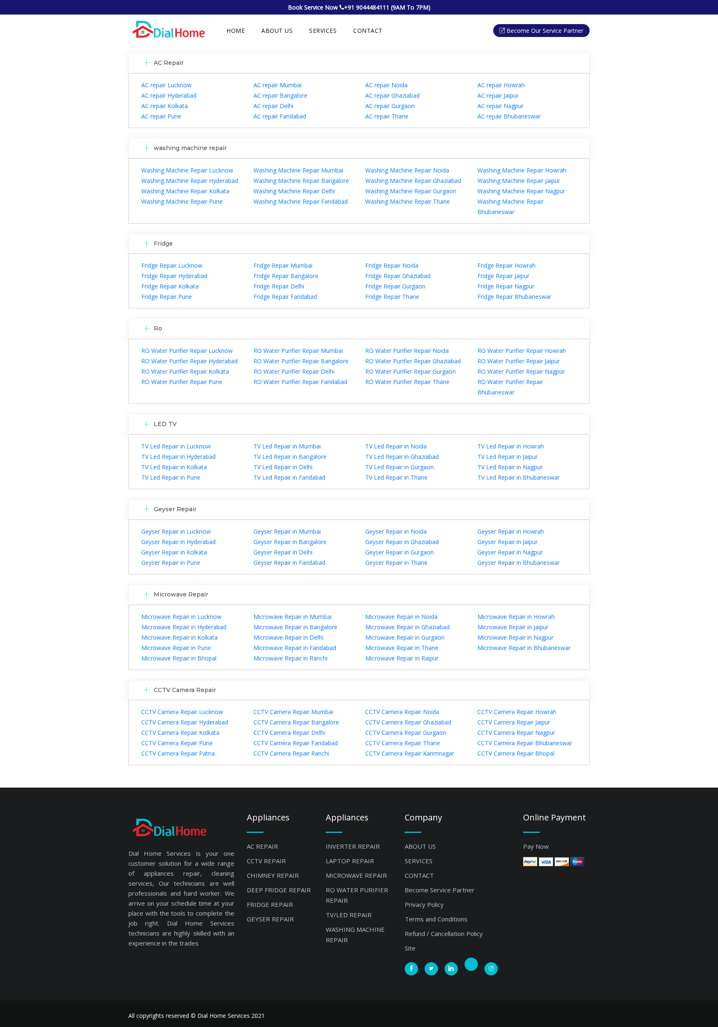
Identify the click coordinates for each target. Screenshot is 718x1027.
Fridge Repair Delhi (278, 286)
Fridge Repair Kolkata (170, 286)
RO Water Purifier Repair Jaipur (518, 361)
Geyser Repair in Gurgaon (399, 552)
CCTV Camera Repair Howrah (516, 712)
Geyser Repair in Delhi (282, 552)
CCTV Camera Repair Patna (178, 753)
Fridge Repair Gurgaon (395, 286)
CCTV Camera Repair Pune (177, 743)
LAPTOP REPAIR (350, 861)
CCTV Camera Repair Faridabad (295, 743)
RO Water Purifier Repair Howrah (521, 351)
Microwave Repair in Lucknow (181, 617)
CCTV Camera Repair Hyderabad (184, 722)
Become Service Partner (440, 890)
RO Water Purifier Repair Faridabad (300, 382)
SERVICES (323, 30)
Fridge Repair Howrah (506, 265)
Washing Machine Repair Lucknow (187, 170)
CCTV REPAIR (266, 861)
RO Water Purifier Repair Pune (181, 382)
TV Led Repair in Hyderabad (178, 457)
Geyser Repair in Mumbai (287, 531)
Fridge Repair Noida (391, 265)
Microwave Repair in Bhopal (178, 658)
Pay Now (536, 846)
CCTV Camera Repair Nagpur (516, 732)
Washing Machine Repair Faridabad (300, 201)
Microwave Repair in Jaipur (512, 627)
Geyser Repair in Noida (396, 531)
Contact (368, 30)
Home (235, 30)
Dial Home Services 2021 (231, 1016)
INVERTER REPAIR (353, 846)
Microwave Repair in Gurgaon (405, 637)
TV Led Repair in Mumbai (287, 446)
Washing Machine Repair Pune (182, 201)
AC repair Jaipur (498, 95)
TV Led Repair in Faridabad (289, 477)
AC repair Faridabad (279, 116)
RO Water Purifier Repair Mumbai (298, 351)
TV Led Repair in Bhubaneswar (518, 477)
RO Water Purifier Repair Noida (407, 351)
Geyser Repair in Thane (396, 562)
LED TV (165, 424)
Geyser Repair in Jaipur (507, 542)
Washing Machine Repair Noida (407, 170)
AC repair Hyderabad (169, 95)
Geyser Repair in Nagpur (510, 552)
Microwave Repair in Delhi (288, 637)
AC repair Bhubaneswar (509, 116)
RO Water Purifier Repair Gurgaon (410, 371)
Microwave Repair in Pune (176, 648)
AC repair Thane (386, 116)
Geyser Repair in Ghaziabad (402, 542)
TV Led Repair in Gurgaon (399, 467)
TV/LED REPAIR (348, 915)
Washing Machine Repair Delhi (294, 191)
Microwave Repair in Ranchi (290, 658)
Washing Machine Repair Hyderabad (189, 181)
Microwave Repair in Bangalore (295, 627)
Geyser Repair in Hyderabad (178, 542)
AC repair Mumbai (277, 85)
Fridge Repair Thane (392, 296)
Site (410, 948)
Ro (158, 328)
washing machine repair (190, 148)
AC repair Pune (161, 116)
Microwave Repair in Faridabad (294, 648)
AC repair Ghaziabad (392, 95)
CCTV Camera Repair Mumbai (293, 712)
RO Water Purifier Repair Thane (407, 382)
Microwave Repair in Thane (401, 648)
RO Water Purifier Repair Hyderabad (189, 361)
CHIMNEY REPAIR (273, 875)
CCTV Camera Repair (185, 690)
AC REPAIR (262, 846)
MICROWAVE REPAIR (356, 875)
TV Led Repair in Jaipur (507, 457)
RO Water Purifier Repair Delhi (293, 371)
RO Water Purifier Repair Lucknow (187, 351)
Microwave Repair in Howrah (516, 617)
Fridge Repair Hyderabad (174, 276)
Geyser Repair (175, 509)
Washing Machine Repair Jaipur (518, 181)
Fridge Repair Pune (166, 296)
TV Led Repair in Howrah (510, 446)
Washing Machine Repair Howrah (521, 170)
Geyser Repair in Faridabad (289, 562)
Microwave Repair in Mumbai (292, 617)
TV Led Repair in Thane (396, 477)
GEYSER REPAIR (270, 919)
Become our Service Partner (545, 30)
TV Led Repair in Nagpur (510, 467)
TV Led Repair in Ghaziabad (402, 457)
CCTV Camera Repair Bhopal (515, 753)
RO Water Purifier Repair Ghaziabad (413, 361)
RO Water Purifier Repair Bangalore (301, 361)
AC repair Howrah (501, 85)
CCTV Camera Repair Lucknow (182, 712)
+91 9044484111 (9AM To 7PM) (387, 7)
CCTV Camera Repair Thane (402, 743)
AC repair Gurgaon (390, 106)
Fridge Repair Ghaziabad (397, 276)
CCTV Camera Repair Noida (402, 712)
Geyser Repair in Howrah (510, 531)
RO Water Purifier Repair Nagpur (521, 371)
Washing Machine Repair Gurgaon (410, 191)
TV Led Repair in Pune (170, 477)
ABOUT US (420, 846)
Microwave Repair (181, 594)
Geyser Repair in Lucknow (176, 531)
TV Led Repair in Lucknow (176, 446)
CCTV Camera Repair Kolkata (180, 732)
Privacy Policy (424, 904)
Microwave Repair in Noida (401, 617)
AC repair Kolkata (164, 106)
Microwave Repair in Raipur (401, 658)
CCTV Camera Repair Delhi (289, 732)
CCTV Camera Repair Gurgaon (405, 732)
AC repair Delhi (273, 106)
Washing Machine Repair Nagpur (521, 191)
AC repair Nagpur (500, 106)
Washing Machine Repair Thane (407, 201)
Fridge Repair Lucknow (171, 265)
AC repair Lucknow (166, 85)
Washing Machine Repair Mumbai (298, 170)
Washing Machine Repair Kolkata (185, 191)
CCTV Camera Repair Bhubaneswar (524, 743)
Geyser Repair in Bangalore (290, 542)
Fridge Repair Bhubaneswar (514, 296)
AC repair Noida (386, 85)
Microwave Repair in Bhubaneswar (523, 648)
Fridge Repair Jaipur (503, 276)
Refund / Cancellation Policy (444, 933)
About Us (277, 30)
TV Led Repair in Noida (396, 446)
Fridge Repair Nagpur (505, 286)
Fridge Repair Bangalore (285, 276)
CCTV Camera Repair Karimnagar (409, 753)
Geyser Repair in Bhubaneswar (518, 562)
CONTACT (419, 875)
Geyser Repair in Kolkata (174, 552)
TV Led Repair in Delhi (282, 467)
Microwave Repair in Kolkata (179, 637)
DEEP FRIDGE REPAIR (279, 890)
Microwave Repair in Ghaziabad (407, 627)
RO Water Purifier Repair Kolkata (185, 371)
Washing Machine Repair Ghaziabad (413, 181)
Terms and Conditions (436, 919)
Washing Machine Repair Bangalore (301, 181)
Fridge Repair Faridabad (285, 296)
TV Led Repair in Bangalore (290, 457)
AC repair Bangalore (280, 95)
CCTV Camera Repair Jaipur (513, 722)
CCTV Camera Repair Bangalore (296, 722)
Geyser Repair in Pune (170, 562)
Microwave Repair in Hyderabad (183, 627)
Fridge (163, 243)
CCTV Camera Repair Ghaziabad (408, 722)
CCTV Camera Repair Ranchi (291, 753)
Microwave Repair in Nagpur (515, 637)
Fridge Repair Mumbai (282, 265)
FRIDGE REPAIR (270, 904)
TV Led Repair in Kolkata (174, 467)
